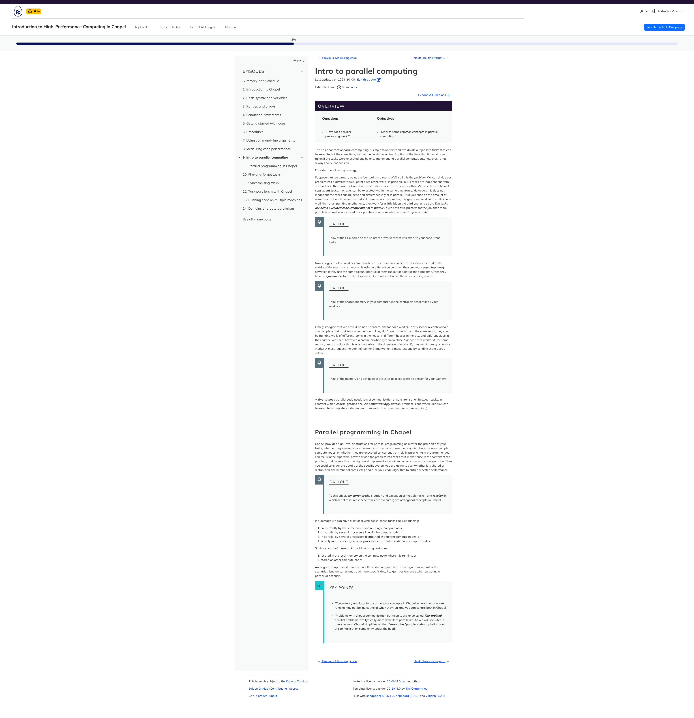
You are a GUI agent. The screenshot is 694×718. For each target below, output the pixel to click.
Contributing (278, 688)
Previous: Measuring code (339, 58)
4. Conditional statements (262, 115)
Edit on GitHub (258, 688)
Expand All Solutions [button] (432, 95)
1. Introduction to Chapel (261, 89)
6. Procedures (253, 132)
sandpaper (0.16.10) (380, 696)
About (273, 696)
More (229, 27)
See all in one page (257, 219)
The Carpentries (416, 688)
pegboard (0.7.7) (407, 696)
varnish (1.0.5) (435, 696)
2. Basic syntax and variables (265, 98)
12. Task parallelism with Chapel (267, 191)
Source (293, 688)
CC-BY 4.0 (394, 681)
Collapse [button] (296, 60)
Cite (251, 696)
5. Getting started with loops (264, 123)
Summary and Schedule (261, 81)
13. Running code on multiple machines (272, 200)
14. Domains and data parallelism (268, 208)
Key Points (141, 27)
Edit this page (366, 79)
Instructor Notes (169, 27)
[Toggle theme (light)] (643, 11)
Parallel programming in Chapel (273, 166)
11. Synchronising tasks (261, 183)
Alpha (36, 11)
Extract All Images (202, 27)
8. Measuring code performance (267, 149)
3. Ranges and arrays (259, 106)
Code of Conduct (297, 681)
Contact (261, 696)
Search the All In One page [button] (664, 27)
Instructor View (668, 11)
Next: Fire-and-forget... (429, 58)
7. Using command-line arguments (269, 140)
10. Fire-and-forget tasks (262, 174)
